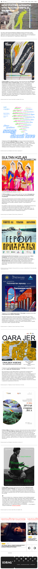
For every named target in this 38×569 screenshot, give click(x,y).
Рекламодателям (32, 564)
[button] (29, 548)
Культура (22, 1)
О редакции (18, 564)
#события (8, 26)
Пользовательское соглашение (25, 564)
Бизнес (32, 1)
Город (29, 1)
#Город (4, 26)
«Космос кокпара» (16, 505)
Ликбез (35, 1)
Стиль (26, 1)
